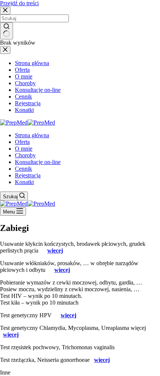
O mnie (23, 148)
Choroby (25, 155)
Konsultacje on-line (38, 162)
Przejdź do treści (19, 3)
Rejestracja (28, 175)
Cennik (23, 168)
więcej (55, 250)
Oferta (22, 142)
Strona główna (32, 135)
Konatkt (24, 182)
